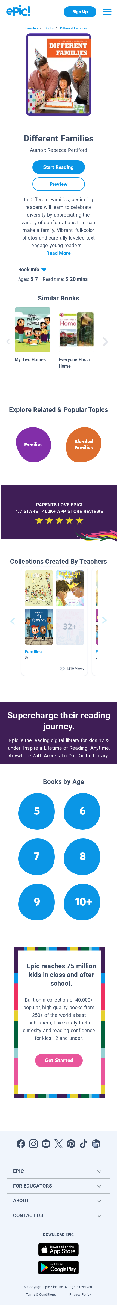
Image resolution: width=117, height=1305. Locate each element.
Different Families (73, 28)
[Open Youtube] (46, 1143)
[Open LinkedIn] (96, 1143)
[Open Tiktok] (83, 1143)
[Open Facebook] (21, 1143)
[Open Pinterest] (71, 1143)
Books (49, 28)
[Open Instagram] (33, 1143)
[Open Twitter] (58, 1143)
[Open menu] (107, 12)
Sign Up (80, 11)
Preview (58, 184)
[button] (54, 621)
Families (31, 28)
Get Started (59, 1060)
